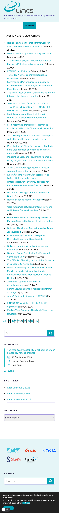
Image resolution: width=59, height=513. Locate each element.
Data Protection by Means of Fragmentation (29, 53)
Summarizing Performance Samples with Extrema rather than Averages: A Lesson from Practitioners (30, 85)
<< (4, 321)
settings (26, 503)
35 (36, 321)
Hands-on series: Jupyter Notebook (25, 199)
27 (25, 321)
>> (38, 321)
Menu (31, 25)
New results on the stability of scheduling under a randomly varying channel (31, 351)
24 (19, 321)
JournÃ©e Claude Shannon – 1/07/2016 (27, 296)
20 (9, 321)
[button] (5, 510)
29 (30, 321)
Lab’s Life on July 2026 (18, 387)
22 (14, 321)
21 (12, 321)
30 (32, 321)
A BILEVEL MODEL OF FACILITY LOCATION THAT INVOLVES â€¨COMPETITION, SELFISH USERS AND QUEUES (29, 107)
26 (23, 321)
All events (9, 370)
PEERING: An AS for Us (18, 71)
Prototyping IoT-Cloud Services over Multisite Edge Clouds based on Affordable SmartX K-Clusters (30, 150)
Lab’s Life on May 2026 (19, 393)
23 (16, 321)
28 (28, 321)
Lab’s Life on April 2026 (19, 399)
